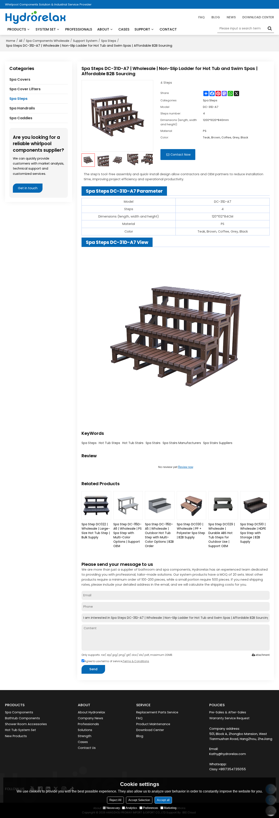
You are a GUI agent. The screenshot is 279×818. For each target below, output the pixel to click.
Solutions (85, 730)
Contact (168, 29)
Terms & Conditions (136, 661)
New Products (16, 736)
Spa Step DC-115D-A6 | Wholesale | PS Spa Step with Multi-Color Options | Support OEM (127, 535)
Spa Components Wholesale (47, 41)
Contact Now (180, 154)
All (20, 41)
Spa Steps (108, 41)
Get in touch (27, 188)
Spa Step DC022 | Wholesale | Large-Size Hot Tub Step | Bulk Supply (96, 530)
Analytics (131, 807)
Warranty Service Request (229, 718)
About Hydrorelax (91, 712)
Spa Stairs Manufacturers (182, 443)
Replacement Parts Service (157, 712)
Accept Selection (139, 800)
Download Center (258, 17)
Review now (185, 467)
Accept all (163, 800)
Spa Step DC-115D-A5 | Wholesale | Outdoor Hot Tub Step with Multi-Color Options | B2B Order (159, 535)
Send (93, 669)
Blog (139, 736)
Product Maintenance (153, 724)
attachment (262, 654)
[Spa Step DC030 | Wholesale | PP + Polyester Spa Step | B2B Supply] (191, 505)
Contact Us (87, 748)
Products (16, 29)
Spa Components (19, 712)
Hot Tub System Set (20, 730)
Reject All (115, 800)
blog (215, 17)
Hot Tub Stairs (132, 443)
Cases (123, 29)
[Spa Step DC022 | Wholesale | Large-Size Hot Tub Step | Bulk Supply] (96, 505)
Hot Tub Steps (109, 443)
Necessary (113, 807)
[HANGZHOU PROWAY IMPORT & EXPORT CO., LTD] (35, 17)
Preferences (150, 807)
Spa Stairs (153, 443)
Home (10, 41)
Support (142, 29)
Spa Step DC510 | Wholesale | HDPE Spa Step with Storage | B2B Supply (253, 533)
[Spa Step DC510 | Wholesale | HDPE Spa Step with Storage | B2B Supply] (255, 505)
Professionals (78, 29)
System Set (46, 29)
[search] (269, 28)
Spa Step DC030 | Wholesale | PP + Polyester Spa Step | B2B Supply (191, 530)
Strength (84, 736)
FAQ (201, 17)
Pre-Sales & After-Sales (227, 712)
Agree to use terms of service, (116, 661)
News (231, 17)
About (103, 29)
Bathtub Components (22, 718)
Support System (85, 41)
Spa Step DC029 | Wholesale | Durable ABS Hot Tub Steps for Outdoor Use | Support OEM (221, 535)
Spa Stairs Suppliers (217, 443)
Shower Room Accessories (26, 724)
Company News (90, 718)
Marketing (170, 807)
